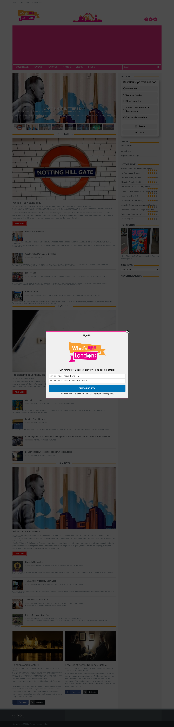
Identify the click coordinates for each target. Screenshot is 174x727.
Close (128, 332)
